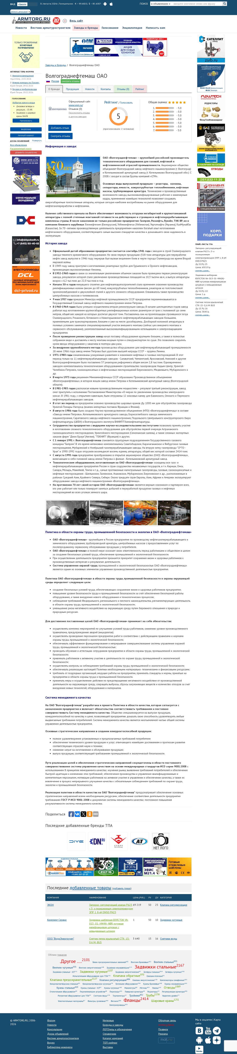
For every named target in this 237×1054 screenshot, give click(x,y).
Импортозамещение (23, 75)
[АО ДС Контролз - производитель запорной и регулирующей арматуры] (26, 220)
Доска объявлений (19, 141)
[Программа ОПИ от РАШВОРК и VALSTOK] (155, 46)
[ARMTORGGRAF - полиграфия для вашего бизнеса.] (211, 226)
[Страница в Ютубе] (208, 1030)
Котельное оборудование (128, 983)
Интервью (108, 1020)
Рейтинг (140, 89)
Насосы (156, 987)
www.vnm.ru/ (76, 105)
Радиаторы (153, 991)
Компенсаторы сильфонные (173, 980)
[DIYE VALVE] (76, 841)
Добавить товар (122, 888)
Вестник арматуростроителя (50, 27)
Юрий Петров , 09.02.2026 (21, 85)
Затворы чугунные (174, 972)
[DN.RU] (97, 841)
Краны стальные (67, 987)
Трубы (153, 995)
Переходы (116, 991)
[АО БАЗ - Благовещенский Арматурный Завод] (211, 137)
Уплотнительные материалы (71, 1001)
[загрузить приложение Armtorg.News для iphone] (111, 3)
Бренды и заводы (113, 1025)
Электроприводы (118, 1005)
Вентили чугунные (64, 967)
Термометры (120, 995)
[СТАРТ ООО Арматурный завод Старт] (118, 841)
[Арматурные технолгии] (139, 841)
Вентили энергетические (91, 967)
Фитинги (116, 1001)
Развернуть (37, 140)
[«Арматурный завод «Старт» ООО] (161, 841)
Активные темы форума (22, 72)
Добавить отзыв (60, 128)
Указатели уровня (170, 995)
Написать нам (155, 27)
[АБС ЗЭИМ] (211, 78)
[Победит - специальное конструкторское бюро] (26, 250)
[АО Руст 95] (106, 866)
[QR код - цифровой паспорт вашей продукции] (179, 866)
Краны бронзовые (152, 983)
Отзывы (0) (123, 89)
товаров (62, 954)
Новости (21, 27)
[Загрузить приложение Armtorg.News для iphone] (208, 1039)
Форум (51, 1020)
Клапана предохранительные (73, 979)
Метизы (145, 987)
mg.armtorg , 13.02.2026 (20, 79)
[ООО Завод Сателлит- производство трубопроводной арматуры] (211, 48)
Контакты (106, 89)
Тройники (136, 995)
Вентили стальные (165, 962)
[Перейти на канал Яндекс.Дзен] (217, 1039)
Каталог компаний (113, 1038)
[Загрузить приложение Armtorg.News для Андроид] (199, 1039)
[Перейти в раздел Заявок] (26, 51)
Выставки (108, 1047)
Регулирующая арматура (174, 991)
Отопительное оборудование (63, 991)
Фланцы (136, 1000)
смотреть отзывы (70, 81)
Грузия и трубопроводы (24, 89)
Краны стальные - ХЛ (91, 987)
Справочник (109, 1033)
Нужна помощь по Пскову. (25, 82)
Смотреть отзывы (60, 136)
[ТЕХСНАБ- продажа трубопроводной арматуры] (118, 46)
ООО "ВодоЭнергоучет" (60, 938)
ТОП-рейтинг (110, 1042)
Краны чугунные (113, 987)
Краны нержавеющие (176, 983)
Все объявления (18, 145)
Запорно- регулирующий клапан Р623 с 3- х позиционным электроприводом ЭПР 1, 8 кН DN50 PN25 (111, 908)
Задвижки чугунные (171, 920)
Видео (51, 1042)
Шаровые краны (165, 1000)
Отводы (172, 987)
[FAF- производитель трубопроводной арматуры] (82, 46)
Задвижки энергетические (128, 972)
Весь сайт (76, 20)
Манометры (130, 987)
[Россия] (48, 81)
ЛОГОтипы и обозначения (117, 1029)
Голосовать (126, 102)
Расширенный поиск (20, 148)
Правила (163, 1029)
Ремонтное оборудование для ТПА (74, 995)
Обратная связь (167, 1020)
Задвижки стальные (159, 966)
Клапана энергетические (145, 980)
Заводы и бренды (86, 27)
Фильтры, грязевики (98, 1001)
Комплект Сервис (57, 920)
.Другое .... (75, 961)
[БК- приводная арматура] (26, 279)
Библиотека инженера (59, 1047)
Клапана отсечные (156, 976)
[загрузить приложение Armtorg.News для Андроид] (105, 3)
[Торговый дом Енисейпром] (70, 866)
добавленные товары (90, 888)
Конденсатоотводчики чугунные (98, 983)
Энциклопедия (132, 27)
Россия (55, 81)
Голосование (110, 27)
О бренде (54, 89)
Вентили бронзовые (141, 962)
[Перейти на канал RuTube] (199, 1049)
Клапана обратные (128, 975)
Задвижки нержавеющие (119, 967)
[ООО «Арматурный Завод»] (26, 180)
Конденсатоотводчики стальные (65, 983)
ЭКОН (50, 905)
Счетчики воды (168, 938)
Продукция (72, 89)
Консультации (54, 1029)
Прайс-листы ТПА (204, 244)
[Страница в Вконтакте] (199, 1030)
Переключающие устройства (93, 991)
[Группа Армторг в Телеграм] (217, 1030)
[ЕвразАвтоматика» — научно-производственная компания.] (155, 866)
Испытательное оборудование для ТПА (92, 976)
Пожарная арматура (135, 991)
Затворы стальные (153, 972)
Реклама (163, 1033)
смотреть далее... (202, 270)
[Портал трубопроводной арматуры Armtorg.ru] (31, 20)
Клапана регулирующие (173, 905)
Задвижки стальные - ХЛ (65, 972)
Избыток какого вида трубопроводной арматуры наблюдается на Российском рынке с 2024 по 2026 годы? (25, 102)
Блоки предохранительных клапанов (110, 962)
